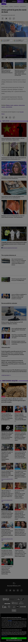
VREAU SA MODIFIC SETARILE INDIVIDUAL (14, 639)
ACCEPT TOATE (14, 638)
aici (9, 625)
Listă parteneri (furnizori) (4, 635)
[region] (14, 627)
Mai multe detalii (10, 620)
